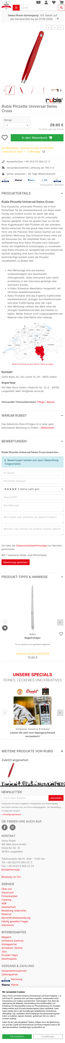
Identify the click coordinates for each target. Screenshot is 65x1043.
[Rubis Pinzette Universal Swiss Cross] (11, 770)
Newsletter (12, 792)
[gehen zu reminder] (43, 152)
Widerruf (6, 914)
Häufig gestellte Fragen (15, 921)
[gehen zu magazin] (38, 2)
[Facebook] (5, 827)
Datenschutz (9, 906)
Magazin (6, 937)
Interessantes (14, 932)
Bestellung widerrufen (14, 910)
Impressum (8, 924)
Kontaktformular (11, 869)
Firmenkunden (10, 896)
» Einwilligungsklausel (11, 814)
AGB (4, 903)
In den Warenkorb (35, 138)
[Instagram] (13, 827)
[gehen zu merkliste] (5, 138)
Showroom (8, 892)
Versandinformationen (14, 970)
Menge (8, 119)
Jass (4, 951)
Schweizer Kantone (12, 940)
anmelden (56, 797)
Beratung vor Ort (11, 876)
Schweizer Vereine (12, 947)
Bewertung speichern (15, 562)
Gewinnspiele (9, 958)
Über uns (7, 888)
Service (8, 884)
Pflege (41, 401)
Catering (6, 899)
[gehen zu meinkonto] (46, 2)
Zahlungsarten (10, 974)
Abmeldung (55, 807)
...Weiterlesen (46, 427)
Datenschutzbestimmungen (31, 545)
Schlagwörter (9, 944)
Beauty (51, 401)
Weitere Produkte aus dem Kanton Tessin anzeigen (32, 364)
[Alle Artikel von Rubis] (32, 100)
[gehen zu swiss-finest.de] (6, 5)
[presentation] (4, 90)
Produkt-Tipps (10, 955)
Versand (60, 129)
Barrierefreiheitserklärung (16, 917)
